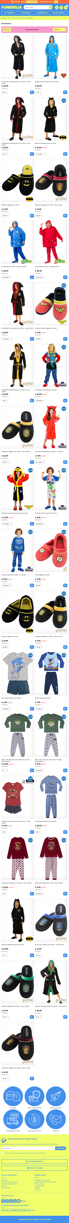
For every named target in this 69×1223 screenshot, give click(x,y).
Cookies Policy (39, 1186)
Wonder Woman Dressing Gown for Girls (15, 513)
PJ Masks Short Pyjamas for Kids (46, 513)
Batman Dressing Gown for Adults (13, 944)
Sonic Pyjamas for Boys (42, 698)
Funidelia (4, 18)
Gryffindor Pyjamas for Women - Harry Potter (17, 883)
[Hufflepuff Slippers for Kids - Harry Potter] (51, 612)
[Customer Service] (61, 7)
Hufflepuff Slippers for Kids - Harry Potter (48, 636)
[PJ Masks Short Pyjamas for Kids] (51, 488)
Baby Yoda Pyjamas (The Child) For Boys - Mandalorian (49, 760)
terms (35, 1153)
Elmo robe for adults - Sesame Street (47, 266)
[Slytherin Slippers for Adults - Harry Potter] (18, 982)
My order (4, 1180)
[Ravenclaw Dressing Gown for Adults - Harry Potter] (18, 57)
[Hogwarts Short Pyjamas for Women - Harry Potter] (18, 797)
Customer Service (36, 1161)
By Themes (9, 12)
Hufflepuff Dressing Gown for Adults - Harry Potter (16, 391)
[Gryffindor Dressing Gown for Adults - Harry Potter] (18, 119)
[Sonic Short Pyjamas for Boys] (18, 673)
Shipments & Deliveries (9, 1184)
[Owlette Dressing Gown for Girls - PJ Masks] (51, 427)
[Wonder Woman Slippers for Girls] (51, 304)
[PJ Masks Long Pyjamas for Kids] (51, 365)
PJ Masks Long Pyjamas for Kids (46, 390)
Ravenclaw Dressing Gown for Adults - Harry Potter (16, 82)
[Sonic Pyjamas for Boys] (51, 673)
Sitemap (37, 1188)
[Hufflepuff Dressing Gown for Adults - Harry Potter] (18, 365)
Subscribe (60, 1148)
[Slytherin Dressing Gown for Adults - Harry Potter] (51, 982)
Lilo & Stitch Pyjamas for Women (46, 821)
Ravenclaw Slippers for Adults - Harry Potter (49, 944)
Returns (4, 1186)
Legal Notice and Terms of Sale (45, 1182)
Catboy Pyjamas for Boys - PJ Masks (14, 575)
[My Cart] (66, 7)
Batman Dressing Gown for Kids (45, 143)
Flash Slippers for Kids (42, 575)
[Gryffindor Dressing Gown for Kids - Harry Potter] (18, 304)
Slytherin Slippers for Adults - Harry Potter (15, 1006)
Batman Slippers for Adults (10, 205)
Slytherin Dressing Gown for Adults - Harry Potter (51, 1006)
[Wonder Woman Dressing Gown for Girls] (18, 488)
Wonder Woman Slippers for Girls (46, 328)
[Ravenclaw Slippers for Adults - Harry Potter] (51, 920)
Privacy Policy (39, 1184)
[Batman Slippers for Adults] (18, 180)
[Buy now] (32, 92)
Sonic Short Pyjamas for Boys (11, 698)
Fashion (23, 18)
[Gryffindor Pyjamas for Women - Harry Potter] (18, 858)
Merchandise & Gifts (13, 18)
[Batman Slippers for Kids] (18, 612)
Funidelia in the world (41, 1180)
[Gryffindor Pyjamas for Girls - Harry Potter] (51, 858)
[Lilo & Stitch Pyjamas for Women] (51, 797)
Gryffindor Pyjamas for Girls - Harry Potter (49, 883)
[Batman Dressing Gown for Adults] (18, 920)
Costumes (25, 12)
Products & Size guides (9, 1182)
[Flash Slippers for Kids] (51, 550)
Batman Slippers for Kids (10, 636)
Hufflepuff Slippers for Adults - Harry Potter (16, 451)
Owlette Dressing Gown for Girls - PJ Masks (49, 451)
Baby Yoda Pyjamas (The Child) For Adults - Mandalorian (16, 760)
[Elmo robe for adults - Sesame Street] (51, 242)
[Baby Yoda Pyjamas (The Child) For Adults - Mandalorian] (18, 735)
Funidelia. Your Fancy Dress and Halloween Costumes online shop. (11, 7)
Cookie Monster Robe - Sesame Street (14, 266)
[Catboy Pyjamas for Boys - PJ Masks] (18, 550)
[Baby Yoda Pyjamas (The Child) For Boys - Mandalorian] (51, 735)
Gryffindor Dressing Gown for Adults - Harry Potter (16, 144)
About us (37, 1190)
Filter (8, 30)
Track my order (36, 1168)
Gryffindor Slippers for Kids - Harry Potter (48, 205)
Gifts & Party (58, 12)
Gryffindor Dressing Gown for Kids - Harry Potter (18, 328)
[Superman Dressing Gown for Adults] (51, 57)
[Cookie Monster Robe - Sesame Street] (18, 242)
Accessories (42, 12)
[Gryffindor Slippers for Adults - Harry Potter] (18, 1043)
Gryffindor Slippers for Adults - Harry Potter (16, 1068)
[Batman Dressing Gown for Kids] (51, 119)
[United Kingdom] (3, 1201)
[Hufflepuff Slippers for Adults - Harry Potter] (18, 427)
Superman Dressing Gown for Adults (47, 81)
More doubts (5, 1188)
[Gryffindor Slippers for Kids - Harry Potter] (51, 180)
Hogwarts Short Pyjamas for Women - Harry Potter (16, 822)
